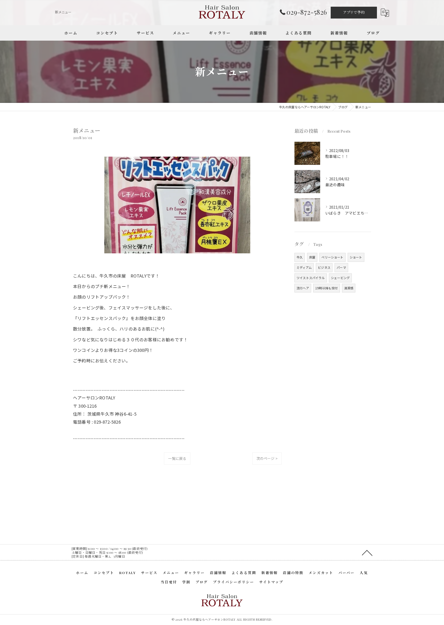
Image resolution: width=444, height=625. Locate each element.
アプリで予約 (354, 12)
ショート (356, 257)
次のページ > (267, 458)
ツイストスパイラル (311, 277)
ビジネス (324, 267)
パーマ (341, 267)
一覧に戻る (177, 458)
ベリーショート (332, 257)
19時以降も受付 (326, 288)
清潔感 (349, 288)
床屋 (312, 257)
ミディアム (304, 267)
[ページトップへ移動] (367, 552)
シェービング (340, 277)
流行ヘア (303, 288)
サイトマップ (271, 581)
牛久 (300, 257)
